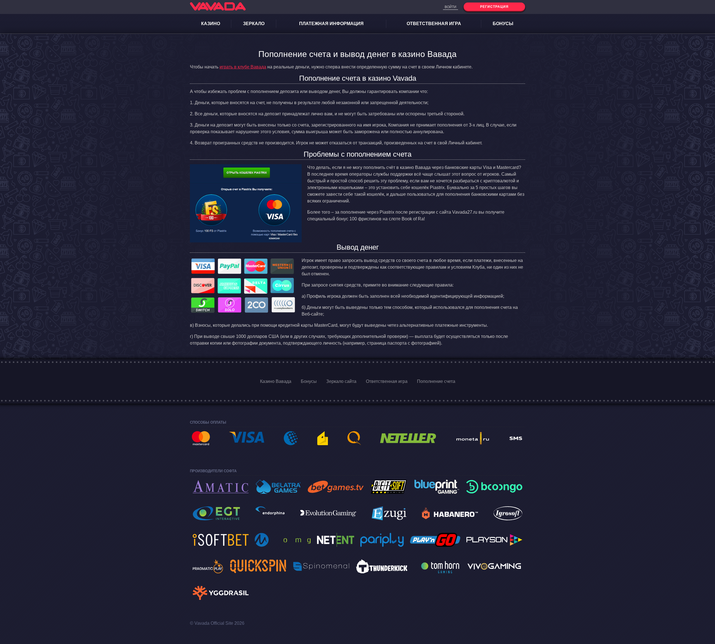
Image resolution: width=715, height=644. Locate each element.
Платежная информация (331, 23)
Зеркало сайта (341, 381)
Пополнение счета (436, 381)
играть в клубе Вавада (243, 67)
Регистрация (494, 7)
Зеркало (253, 23)
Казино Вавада (275, 381)
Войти (450, 7)
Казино (210, 23)
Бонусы (503, 23)
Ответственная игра (434, 23)
